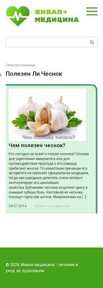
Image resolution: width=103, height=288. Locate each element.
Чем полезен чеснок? (37, 145)
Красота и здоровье (52, 206)
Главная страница (20, 65)
